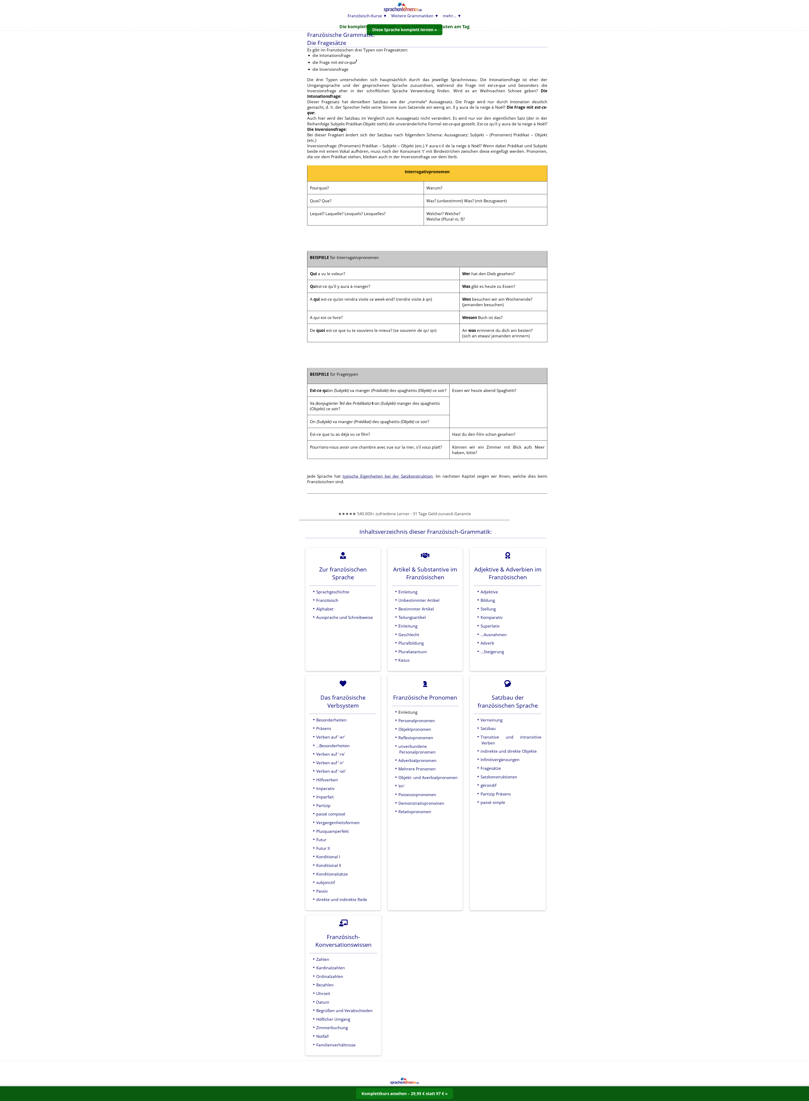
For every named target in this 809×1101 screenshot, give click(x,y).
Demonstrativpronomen (421, 803)
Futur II (323, 848)
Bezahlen (325, 984)
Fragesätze (491, 768)
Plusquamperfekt (332, 831)
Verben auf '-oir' (331, 771)
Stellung (488, 609)
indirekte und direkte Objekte (509, 751)
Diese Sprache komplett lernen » (404, 29)
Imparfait (325, 796)
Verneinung (491, 720)
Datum (322, 1002)
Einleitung (407, 591)
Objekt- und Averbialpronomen (428, 777)
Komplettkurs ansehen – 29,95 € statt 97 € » (405, 1093)
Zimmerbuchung (332, 1027)
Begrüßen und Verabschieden (344, 1010)
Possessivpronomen (417, 794)
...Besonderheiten (333, 745)
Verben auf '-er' (330, 737)
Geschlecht (408, 634)
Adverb (487, 643)
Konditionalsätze (332, 874)
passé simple (493, 802)
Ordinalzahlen (329, 976)
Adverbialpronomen (417, 760)
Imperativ (325, 788)
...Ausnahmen (494, 634)
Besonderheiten (331, 720)
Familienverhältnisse (336, 1044)
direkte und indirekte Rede (341, 899)
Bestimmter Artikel (416, 609)
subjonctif (325, 882)
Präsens (323, 728)
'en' (401, 786)
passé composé (330, 814)
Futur (321, 839)
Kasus (404, 660)
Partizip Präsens (496, 794)
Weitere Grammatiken (412, 15)
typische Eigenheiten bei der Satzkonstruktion (388, 476)
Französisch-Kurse (365, 15)
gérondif (488, 785)
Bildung (488, 600)
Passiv (322, 891)
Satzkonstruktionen (499, 776)
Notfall (322, 1036)
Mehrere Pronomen (417, 768)
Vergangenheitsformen (338, 822)
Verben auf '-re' (330, 754)
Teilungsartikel (412, 617)
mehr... (449, 15)
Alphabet (325, 609)
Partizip (323, 805)
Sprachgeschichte (332, 591)
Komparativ (492, 617)
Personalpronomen (416, 720)
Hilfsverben (327, 779)
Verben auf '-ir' (330, 762)
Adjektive (489, 591)
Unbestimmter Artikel (418, 600)
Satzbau (488, 728)
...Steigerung (492, 651)
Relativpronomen (414, 811)
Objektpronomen (414, 729)
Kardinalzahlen (330, 967)
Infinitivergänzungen (500, 759)
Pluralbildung (411, 643)
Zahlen (322, 959)
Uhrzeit (323, 993)
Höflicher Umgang (333, 1019)
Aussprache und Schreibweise (344, 617)
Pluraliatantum (412, 651)
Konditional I (328, 856)
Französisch (327, 600)
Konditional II (328, 865)
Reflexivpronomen (415, 737)
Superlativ (490, 626)
